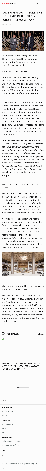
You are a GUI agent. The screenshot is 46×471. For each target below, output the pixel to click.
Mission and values (9, 411)
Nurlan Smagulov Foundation (12, 441)
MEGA (4, 428)
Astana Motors (7, 424)
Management (7, 415)
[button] (18, 387)
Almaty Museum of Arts (10, 445)
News (4, 401)
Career (4, 450)
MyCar (4, 432)
